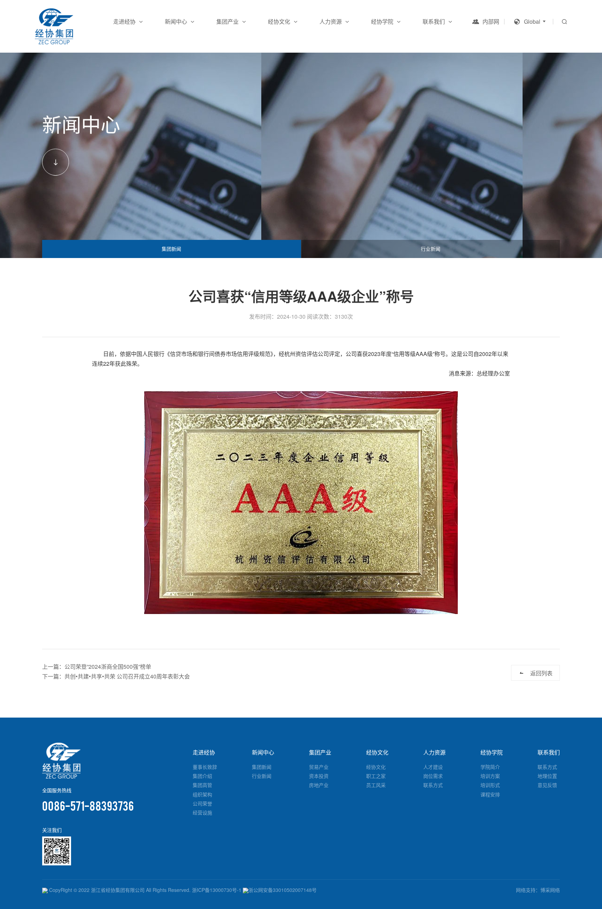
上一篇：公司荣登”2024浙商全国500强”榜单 (96, 666)
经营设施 (202, 812)
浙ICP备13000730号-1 (216, 889)
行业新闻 (430, 248)
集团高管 (202, 784)
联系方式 (433, 784)
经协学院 (382, 21)
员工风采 (376, 784)
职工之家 (376, 775)
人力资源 (330, 21)
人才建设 (433, 766)
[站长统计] (45, 889)
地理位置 (547, 775)
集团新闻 (171, 248)
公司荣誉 (202, 803)
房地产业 (319, 784)
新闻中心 (176, 21)
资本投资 (319, 775)
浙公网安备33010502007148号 (282, 889)
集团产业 (227, 21)
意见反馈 (547, 784)
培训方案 (490, 775)
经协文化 (279, 21)
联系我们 (434, 21)
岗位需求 (433, 775)
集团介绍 (202, 775)
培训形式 (490, 784)
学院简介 (490, 766)
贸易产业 (319, 766)
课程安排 (490, 794)
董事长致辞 (205, 766)
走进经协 (124, 21)
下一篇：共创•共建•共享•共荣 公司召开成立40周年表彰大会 (116, 676)
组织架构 (202, 794)
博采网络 (550, 889)
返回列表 (541, 673)
